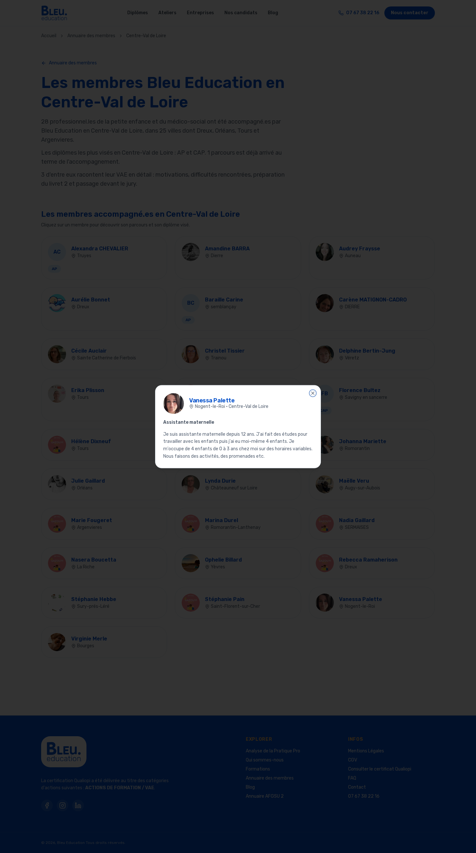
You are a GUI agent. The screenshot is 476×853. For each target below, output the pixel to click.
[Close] (312, 393)
